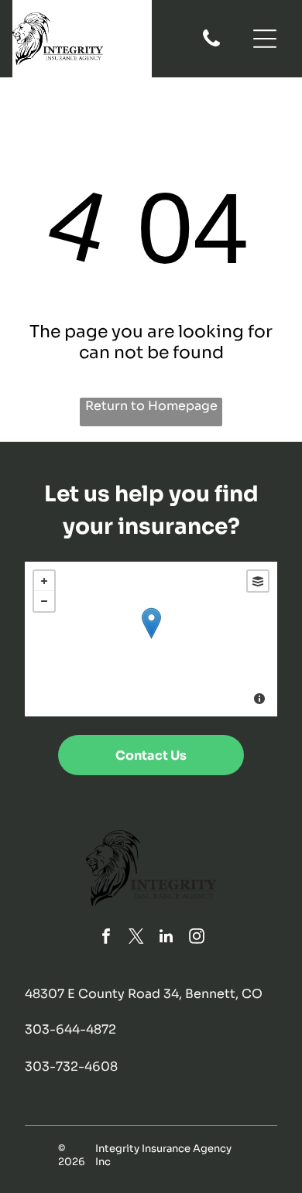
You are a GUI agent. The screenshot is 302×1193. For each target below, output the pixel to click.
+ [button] (44, 581)
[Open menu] (264, 38)
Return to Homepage (151, 406)
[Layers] (258, 581)
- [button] (44, 601)
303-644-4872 (70, 1029)
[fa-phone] (211, 45)
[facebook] (106, 938)
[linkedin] (166, 938)
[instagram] (196, 938)
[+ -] (151, 639)
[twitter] (136, 938)
